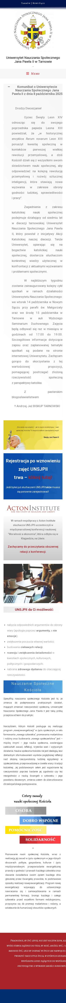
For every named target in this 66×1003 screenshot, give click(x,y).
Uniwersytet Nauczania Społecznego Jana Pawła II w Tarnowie (33, 60)
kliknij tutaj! (40, 477)
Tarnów (25, 3)
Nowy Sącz (39, 3)
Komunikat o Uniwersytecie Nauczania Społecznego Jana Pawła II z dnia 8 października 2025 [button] (37, 90)
